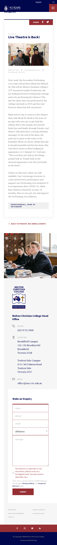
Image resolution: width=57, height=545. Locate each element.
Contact (11, 517)
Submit (23, 492)
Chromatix (24, 540)
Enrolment (12, 510)
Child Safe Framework (16, 513)
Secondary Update (16, 72)
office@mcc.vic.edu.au (29, 383)
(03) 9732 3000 (25, 330)
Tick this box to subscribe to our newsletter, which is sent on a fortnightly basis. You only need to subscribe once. (29, 472)
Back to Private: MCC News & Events (28, 224)
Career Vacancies (39, 510)
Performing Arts (32, 70)
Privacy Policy (28, 483)
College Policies (38, 513)
